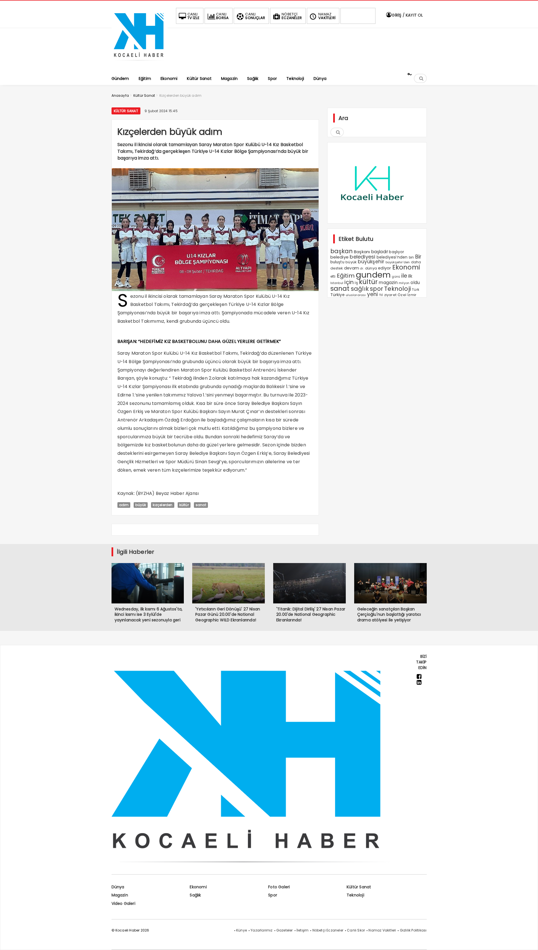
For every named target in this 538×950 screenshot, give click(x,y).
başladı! (379, 252)
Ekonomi (406, 267)
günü (396, 276)
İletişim (302, 930)
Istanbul (337, 283)
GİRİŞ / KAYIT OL (407, 15)
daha (416, 262)
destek (336, 268)
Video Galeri (123, 903)
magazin (388, 282)
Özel (402, 295)
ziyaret (390, 294)
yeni (372, 294)
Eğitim (346, 276)
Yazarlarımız (261, 930)
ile (404, 276)
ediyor (384, 268)
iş (356, 282)
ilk (410, 276)
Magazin (120, 895)
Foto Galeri (279, 887)
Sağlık (195, 895)
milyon (404, 283)
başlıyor (396, 252)
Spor (272, 895)
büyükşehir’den (398, 262)
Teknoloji (397, 289)
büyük (140, 504)
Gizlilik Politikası (413, 930)
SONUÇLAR (255, 15)
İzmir (411, 294)
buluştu (337, 262)
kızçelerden (162, 504)
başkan (341, 251)
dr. (362, 268)
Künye (241, 930)
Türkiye (337, 295)
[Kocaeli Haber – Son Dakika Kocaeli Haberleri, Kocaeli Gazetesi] (140, 62)
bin (411, 257)
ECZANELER (292, 15)
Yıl (381, 294)
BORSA (222, 15)
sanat (201, 504)
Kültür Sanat (126, 111)
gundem (373, 274)
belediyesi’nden (392, 257)
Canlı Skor (356, 930)
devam (351, 268)
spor (376, 289)
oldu (415, 282)
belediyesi (362, 256)
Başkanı (362, 252)
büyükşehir (371, 261)
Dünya (118, 887)
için (349, 282)
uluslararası (356, 295)
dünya (371, 268)
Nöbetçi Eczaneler (327, 930)
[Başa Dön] (528, 940)
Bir (418, 256)
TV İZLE (193, 15)
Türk (415, 289)
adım (124, 504)
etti (333, 276)
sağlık (360, 289)
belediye (339, 257)
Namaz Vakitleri (382, 930)
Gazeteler (284, 930)
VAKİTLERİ (326, 15)
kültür (184, 504)
